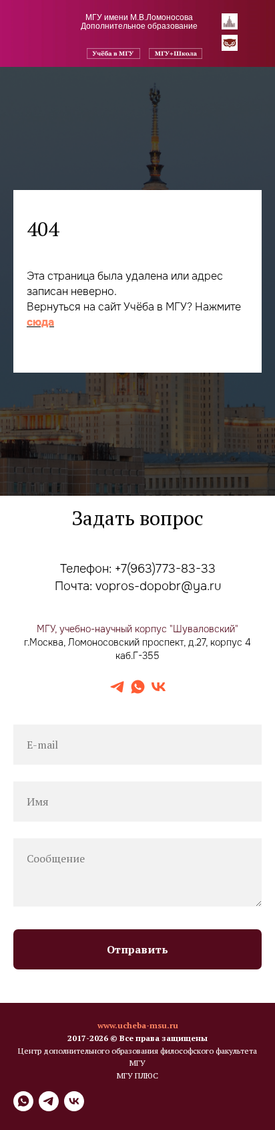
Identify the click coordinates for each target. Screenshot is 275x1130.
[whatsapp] (137, 1049)
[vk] (158, 1049)
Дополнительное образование (139, 26)
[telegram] (117, 1049)
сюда (40, 503)
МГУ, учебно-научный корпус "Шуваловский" (137, 991)
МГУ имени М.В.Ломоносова (139, 17)
